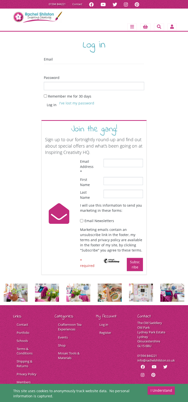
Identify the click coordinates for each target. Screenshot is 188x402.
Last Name (85, 195)
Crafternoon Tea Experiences (70, 327)
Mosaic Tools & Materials (69, 355)
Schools (22, 341)
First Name (85, 182)
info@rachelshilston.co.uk (156, 360)
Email (48, 59)
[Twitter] (115, 4)
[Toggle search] (159, 27)
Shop (62, 345)
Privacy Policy (26, 374)
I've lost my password (76, 103)
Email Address (87, 166)
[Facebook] (91, 4)
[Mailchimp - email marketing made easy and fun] (112, 260)
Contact (77, 4)
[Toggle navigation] (132, 27)
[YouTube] (103, 4)
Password (51, 77)
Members (24, 382)
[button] (145, 27)
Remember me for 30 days (69, 96)
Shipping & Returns (24, 363)
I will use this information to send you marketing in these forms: (111, 208)
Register (105, 333)
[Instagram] (125, 4)
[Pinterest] (137, 4)
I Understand (161, 390)
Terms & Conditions (25, 351)
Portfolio (23, 333)
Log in (103, 325)
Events (63, 337)
